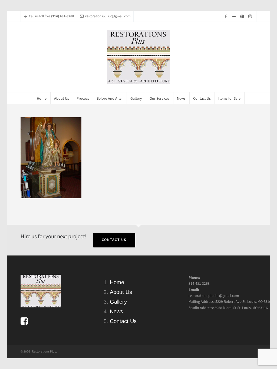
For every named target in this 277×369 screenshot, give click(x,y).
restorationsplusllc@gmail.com (108, 16)
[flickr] (235, 16)
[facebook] (226, 16)
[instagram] (250, 16)
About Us (121, 292)
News (116, 311)
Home (117, 282)
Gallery (118, 302)
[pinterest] (243, 16)
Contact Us (114, 239)
